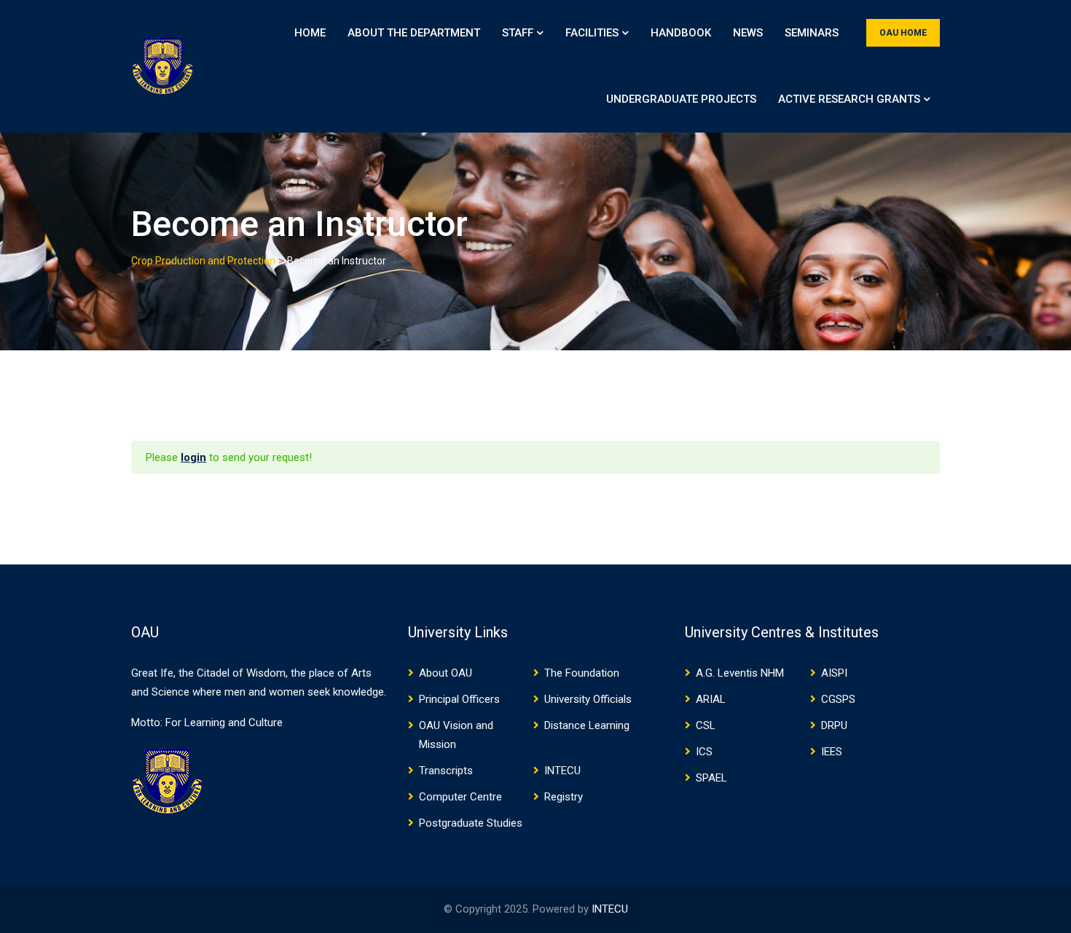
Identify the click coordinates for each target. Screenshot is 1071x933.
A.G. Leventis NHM (740, 673)
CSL (705, 725)
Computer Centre (460, 796)
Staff (517, 32)
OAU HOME (903, 33)
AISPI (834, 673)
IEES (831, 751)
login (193, 457)
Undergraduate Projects (681, 99)
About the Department (414, 32)
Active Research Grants (849, 99)
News (748, 32)
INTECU (562, 770)
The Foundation (581, 673)
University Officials (588, 699)
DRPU (834, 725)
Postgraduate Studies (470, 823)
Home (310, 32)
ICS (704, 751)
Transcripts (446, 770)
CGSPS (838, 699)
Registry (563, 796)
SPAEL (711, 777)
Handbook (681, 32)
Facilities (592, 32)
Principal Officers (459, 699)
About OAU (445, 673)
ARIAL (711, 699)
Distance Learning (586, 725)
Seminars (812, 32)
